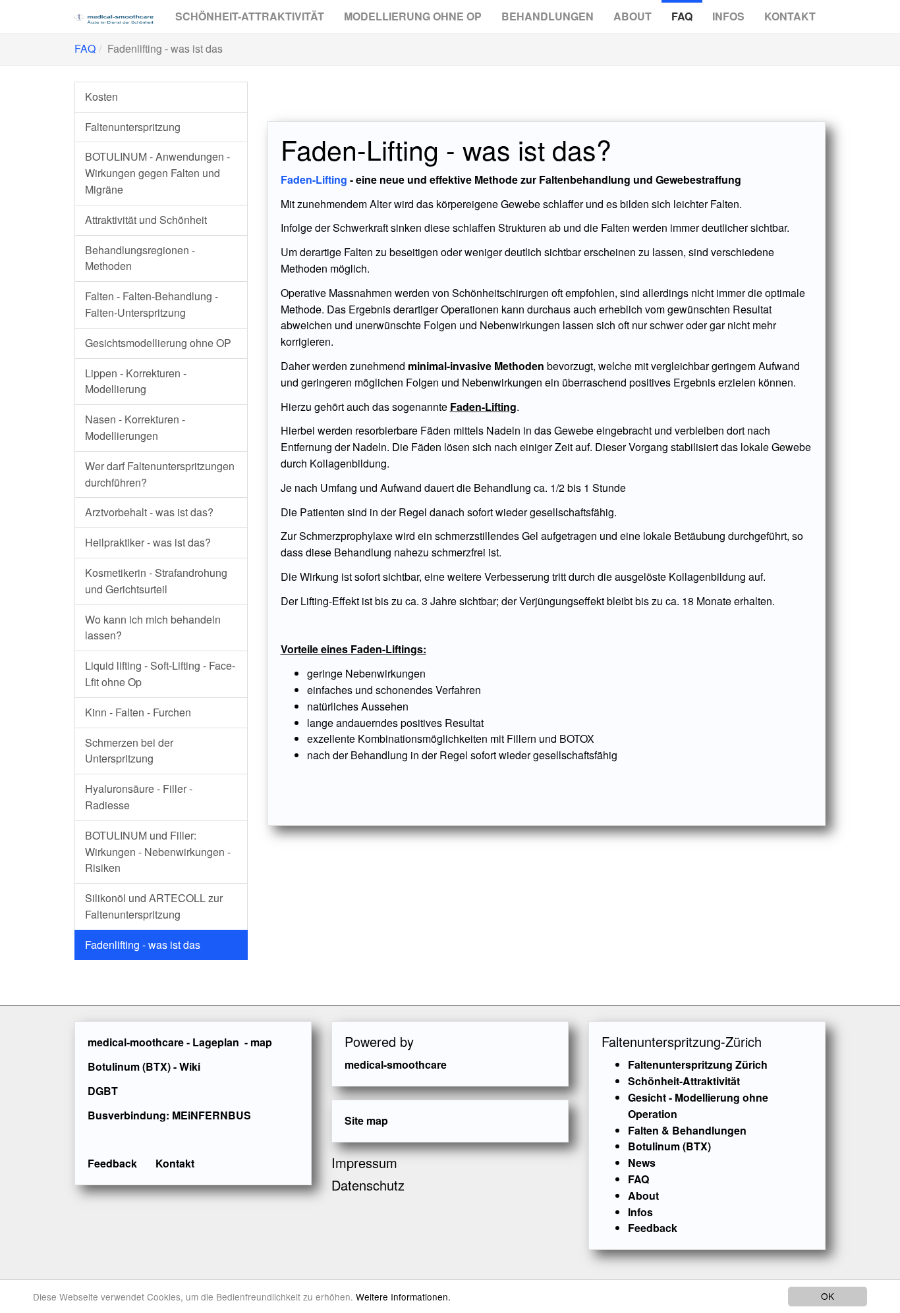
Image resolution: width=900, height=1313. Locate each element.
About (632, 16)
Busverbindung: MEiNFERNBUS (169, 1115)
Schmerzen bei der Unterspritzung (129, 750)
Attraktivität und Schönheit (146, 219)
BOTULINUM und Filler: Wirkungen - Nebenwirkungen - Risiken (158, 852)
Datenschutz (368, 1184)
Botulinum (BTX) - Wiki (144, 1066)
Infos (728, 16)
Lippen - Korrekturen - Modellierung (135, 381)
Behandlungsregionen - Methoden (140, 258)
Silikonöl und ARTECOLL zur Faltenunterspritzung (154, 906)
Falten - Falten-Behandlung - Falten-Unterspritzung (151, 304)
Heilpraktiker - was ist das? (148, 542)
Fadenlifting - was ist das (142, 944)
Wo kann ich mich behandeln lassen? (153, 627)
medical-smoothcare (396, 1064)
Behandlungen (547, 16)
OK (827, 1295)
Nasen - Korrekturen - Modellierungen (135, 427)
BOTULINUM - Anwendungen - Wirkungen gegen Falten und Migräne (157, 173)
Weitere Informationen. (403, 1296)
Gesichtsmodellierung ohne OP (158, 342)
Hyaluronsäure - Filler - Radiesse (138, 797)
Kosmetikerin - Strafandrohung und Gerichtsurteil (156, 581)
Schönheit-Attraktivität (249, 16)
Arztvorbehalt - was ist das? (149, 512)
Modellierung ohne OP (413, 16)
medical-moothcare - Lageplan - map (180, 1042)
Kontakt (790, 16)
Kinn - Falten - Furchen (138, 712)
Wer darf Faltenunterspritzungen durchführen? (160, 474)
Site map (366, 1120)
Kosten (101, 96)
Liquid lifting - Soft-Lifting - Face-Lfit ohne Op (160, 673)
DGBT (103, 1090)
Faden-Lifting (314, 179)
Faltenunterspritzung (133, 126)
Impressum (364, 1162)
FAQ (681, 16)
